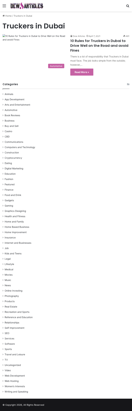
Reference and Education (19, 317)
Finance (9, 189)
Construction (12, 152)
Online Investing (13, 290)
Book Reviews (12, 115)
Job (7, 248)
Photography (12, 296)
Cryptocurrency (13, 157)
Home (8, 15)
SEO (7, 333)
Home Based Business (17, 227)
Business (9, 120)
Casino (8, 131)
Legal (8, 258)
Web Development (15, 375)
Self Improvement (14, 328)
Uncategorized (13, 365)
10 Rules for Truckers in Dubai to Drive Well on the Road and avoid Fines (99, 45)
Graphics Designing (15, 211)
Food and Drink (13, 195)
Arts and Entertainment (17, 104)
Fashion (9, 179)
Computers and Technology (20, 147)
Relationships (12, 322)
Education (10, 173)
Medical (9, 269)
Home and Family (14, 221)
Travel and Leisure (15, 354)
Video (8, 370)
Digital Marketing (14, 168)
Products (10, 301)
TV (6, 359)
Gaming (9, 205)
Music (8, 280)
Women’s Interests (15, 386)
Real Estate (11, 306)
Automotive (11, 110)
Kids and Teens (13, 253)
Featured (9, 184)
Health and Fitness (15, 216)
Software (10, 343)
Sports (8, 349)
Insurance (10, 237)
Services (9, 338)
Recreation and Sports (17, 312)
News (8, 285)
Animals (9, 94)
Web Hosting (12, 381)
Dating (8, 163)
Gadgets (9, 200)
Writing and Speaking (16, 391)
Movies (9, 274)
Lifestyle (9, 264)
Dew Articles (79, 36)
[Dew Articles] (26, 5)
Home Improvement (16, 232)
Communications (14, 142)
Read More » (82, 72)
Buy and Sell (11, 126)
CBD (7, 136)
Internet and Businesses (18, 242)
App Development (14, 99)
